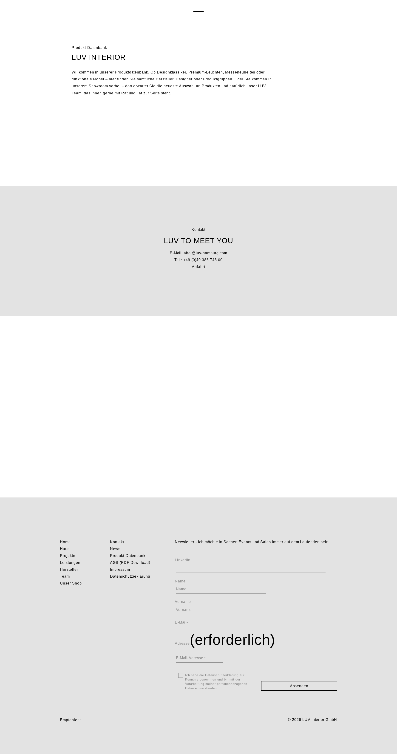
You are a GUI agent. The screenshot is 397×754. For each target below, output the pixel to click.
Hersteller (69, 569)
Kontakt (117, 542)
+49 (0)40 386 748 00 (203, 260)
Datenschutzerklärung (130, 576)
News (115, 549)
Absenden (299, 686)
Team (65, 576)
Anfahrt (198, 267)
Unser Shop (71, 583)
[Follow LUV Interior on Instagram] (86, 720)
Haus (65, 549)
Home (65, 542)
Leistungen (70, 563)
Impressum (120, 569)
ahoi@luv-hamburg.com (205, 253)
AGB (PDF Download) (130, 563)
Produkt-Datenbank (127, 556)
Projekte (67, 556)
